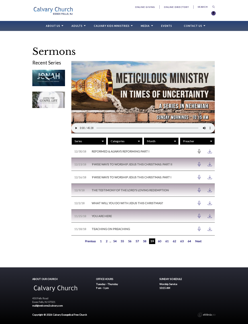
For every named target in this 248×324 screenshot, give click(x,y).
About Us (53, 26)
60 (159, 241)
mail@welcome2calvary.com (47, 305)
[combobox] (89, 141)
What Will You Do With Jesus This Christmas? (127, 203)
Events (166, 26)
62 (174, 241)
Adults (77, 26)
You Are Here (102, 216)
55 (122, 241)
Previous (90, 241)
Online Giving (145, 7)
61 (167, 241)
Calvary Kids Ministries (111, 26)
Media (145, 26)
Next (198, 241)
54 (115, 241)
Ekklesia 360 (207, 315)
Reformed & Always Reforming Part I (120, 151)
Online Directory (176, 7)
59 (152, 241)
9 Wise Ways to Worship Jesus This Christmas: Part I (131, 177)
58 (144, 241)
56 (129, 241)
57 (137, 241)
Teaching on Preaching (111, 229)
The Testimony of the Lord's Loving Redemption (130, 190)
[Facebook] (213, 13)
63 (182, 241)
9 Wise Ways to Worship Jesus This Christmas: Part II (132, 164)
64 (189, 241)
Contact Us (193, 26)
